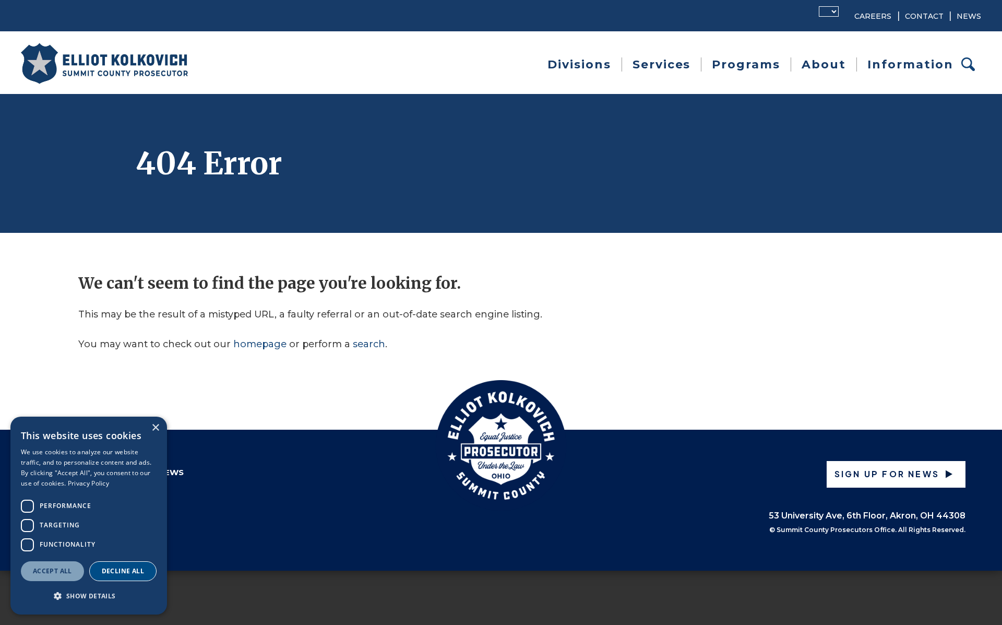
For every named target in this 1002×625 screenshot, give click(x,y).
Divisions (579, 64)
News (969, 16)
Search (971, 64)
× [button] (155, 428)
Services (662, 64)
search (369, 344)
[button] (89, 596)
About (824, 64)
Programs (746, 64)
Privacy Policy (88, 483)
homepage (260, 344)
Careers (872, 16)
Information (910, 64)
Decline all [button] (123, 571)
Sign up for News (886, 473)
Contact (924, 16)
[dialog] (88, 516)
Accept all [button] (52, 571)
